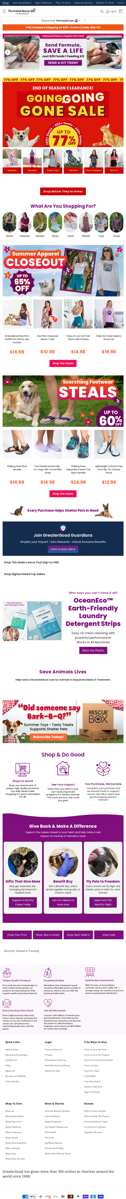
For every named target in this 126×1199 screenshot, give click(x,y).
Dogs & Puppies (53, 1121)
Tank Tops (53, 170)
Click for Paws (91, 1070)
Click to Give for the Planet (98, 1060)
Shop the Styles (63, 363)
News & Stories (83, 2)
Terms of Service (54, 1049)
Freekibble (90, 1075)
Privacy (49, 1054)
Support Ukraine (93, 1132)
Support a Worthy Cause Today (23, 902)
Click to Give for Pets (95, 1049)
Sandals (12, 170)
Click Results (12, 1081)
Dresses (32, 170)
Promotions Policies (55, 1060)
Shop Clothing (13, 1126)
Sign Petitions (43, 2)
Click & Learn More (63, 549)
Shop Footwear (13, 1132)
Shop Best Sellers (78, 935)
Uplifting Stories (53, 1142)
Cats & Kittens (52, 1116)
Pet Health (50, 1132)
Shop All (9, 1110)
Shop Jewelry (12, 1148)
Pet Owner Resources (56, 1126)
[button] (4, 11)
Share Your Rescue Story (58, 1153)
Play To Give (63, 2)
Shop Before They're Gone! (63, 191)
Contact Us (11, 1060)
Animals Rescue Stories (57, 1110)
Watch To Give (105, 2)
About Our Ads (52, 1070)
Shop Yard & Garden (16, 1142)
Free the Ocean (92, 1081)
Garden (73, 170)
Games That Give (93, 1086)
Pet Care (49, 1137)
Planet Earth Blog (54, 1148)
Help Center (11, 1049)
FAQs (8, 1065)
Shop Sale (108, 935)
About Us (10, 1070)
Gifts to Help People (95, 1110)
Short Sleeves (93, 170)
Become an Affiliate (15, 1075)
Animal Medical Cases (96, 1121)
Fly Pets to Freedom (95, 1126)
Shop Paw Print (17, 935)
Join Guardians (22, 2)
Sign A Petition (92, 1091)
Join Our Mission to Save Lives (63, 902)
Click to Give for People (96, 1054)
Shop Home (11, 1137)
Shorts (114, 170)
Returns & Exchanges (16, 1054)
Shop (5, 2)
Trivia (120, 2)
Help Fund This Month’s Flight (103, 902)
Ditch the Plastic (93, 650)
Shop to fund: (57, 20)
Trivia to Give (91, 1065)
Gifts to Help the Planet (96, 1116)
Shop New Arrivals (47, 935)
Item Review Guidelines (57, 1065)
